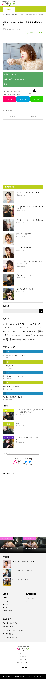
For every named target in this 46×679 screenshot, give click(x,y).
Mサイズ (23, 99)
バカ (29, 327)
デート (7, 327)
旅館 (26, 335)
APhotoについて (23, 653)
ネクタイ (12, 327)
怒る (13, 335)
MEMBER (5, 604)
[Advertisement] (23, 138)
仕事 (25, 331)
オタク (10, 324)
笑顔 (19, 340)
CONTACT (6, 601)
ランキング (23, 660)
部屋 (26, 340)
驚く (34, 340)
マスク (14, 331)
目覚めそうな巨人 (9, 627)
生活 (9, 9)
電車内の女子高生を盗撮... (20, 579)
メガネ (20, 331)
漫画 (4, 339)
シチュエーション (31, 598)
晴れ (35, 335)
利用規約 (23, 657)
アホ (5, 323)
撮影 (16, 335)
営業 (31, 331)
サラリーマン (28, 324)
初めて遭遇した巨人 (9, 634)
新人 (19, 335)
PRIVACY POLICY (8, 610)
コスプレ (21, 324)
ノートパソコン (21, 327)
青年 (31, 339)
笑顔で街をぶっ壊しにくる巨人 (13, 630)
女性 (38, 331)
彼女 (10, 335)
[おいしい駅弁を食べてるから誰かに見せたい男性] (7, 573)
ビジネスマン (7, 331)
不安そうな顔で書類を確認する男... (23, 561)
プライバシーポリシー (23, 663)
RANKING (5, 598)
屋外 (6, 335)
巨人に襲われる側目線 (10, 623)
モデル (27, 601)
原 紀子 (10, 110)
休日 (28, 331)
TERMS (5, 607)
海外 (41, 335)
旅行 (22, 335)
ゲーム (15, 324)
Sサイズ (9, 99)
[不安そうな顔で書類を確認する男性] (7, 564)
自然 (22, 340)
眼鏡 (13, 340)
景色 (32, 335)
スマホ (35, 324)
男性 (8, 339)
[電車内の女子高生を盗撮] (7, 582)
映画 (29, 335)
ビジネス (39, 327)
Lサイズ (37, 99)
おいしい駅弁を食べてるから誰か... (23, 570)
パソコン (34, 327)
